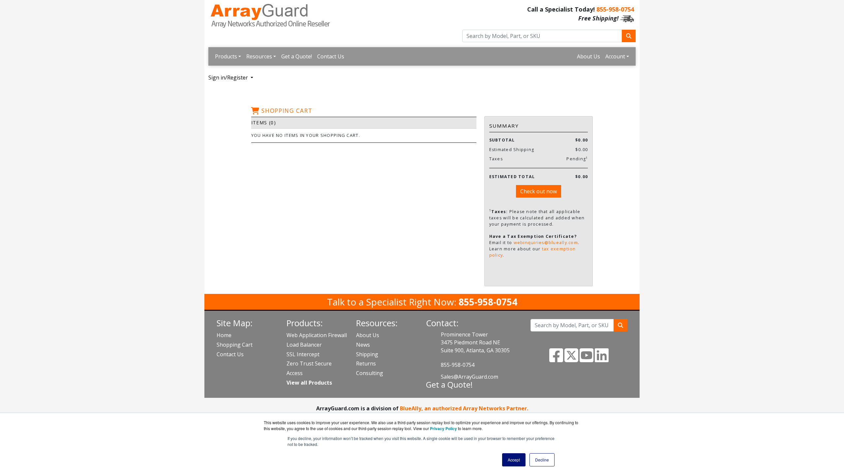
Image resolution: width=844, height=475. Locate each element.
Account (615, 56)
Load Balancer (304, 344)
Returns (366, 363)
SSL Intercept (302, 354)
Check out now (538, 191)
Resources (259, 56)
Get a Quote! (296, 56)
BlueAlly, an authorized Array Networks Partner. (464, 408)
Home (224, 335)
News (363, 344)
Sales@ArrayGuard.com (469, 376)
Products (226, 56)
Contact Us (330, 56)
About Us (588, 56)
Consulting (369, 373)
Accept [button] (514, 459)
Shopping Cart (235, 344)
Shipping (367, 354)
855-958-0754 (615, 9)
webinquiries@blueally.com (546, 242)
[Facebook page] (556, 359)
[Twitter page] (571, 359)
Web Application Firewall (316, 335)
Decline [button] (542, 459)
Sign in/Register (228, 77)
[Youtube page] (586, 359)
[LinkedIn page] (602, 359)
